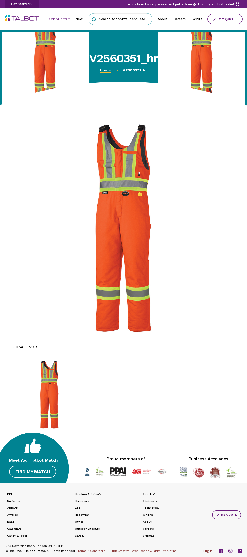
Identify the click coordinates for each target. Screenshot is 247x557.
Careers (180, 19)
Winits (197, 19)
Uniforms (13, 501)
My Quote (227, 19)
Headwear (82, 514)
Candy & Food (17, 535)
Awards (12, 514)
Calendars (14, 528)
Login (207, 551)
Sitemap (148, 535)
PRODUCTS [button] (57, 19)
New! (79, 19)
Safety (79, 535)
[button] (94, 19)
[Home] (23, 18)
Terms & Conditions (91, 551)
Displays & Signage (88, 494)
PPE (10, 494)
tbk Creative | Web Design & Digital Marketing (144, 551)
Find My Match (32, 471)
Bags (10, 521)
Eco (77, 507)
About (162, 19)
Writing (148, 514)
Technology (151, 507)
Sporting (149, 494)
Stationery (150, 501)
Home (105, 70)
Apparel (12, 507)
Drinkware (82, 501)
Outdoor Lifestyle (87, 528)
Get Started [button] (20, 4)
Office (79, 521)
